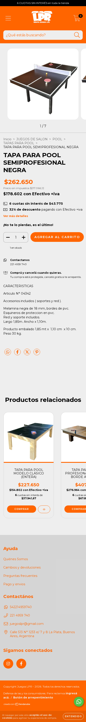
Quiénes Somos (15, 559)
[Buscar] (77, 35)
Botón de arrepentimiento (33, 697)
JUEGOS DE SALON (32, 139)
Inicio (7, 139)
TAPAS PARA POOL (18, 143)
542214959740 (21, 607)
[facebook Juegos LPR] (21, 664)
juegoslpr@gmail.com (27, 624)
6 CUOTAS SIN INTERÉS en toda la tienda (43, 3)
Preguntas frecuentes (20, 576)
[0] (76, 19)
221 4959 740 (20, 615)
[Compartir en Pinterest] (37, 354)
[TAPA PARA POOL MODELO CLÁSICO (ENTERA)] (44, 509)
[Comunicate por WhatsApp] (79, 702)
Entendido (73, 716)
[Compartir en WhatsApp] (7, 352)
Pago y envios (14, 584)
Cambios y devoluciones (22, 567)
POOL (57, 139)
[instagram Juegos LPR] (8, 664)
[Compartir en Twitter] (27, 354)
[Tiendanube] (17, 704)
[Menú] (8, 18)
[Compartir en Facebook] (18, 354)
